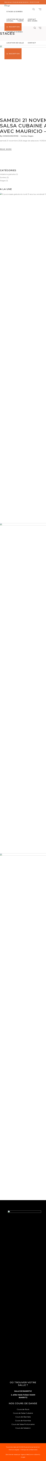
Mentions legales (14, 1449)
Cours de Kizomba (23, 1421)
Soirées (24, 136)
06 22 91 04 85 (34, 2)
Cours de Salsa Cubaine (23, 1413)
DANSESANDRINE (11, 136)
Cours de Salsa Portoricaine (23, 1424)
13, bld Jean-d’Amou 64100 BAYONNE (17, 8)
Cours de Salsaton (23, 1428)
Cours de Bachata (23, 1417)
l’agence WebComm (27, 1454)
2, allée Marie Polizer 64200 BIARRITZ (17, 5)
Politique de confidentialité (29, 1449)
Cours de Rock (23, 1409)
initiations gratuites (8, 174)
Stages (30, 136)
